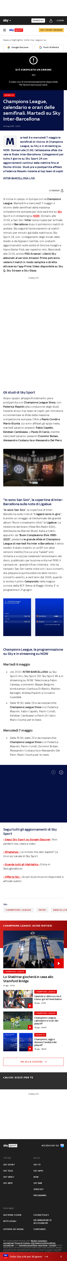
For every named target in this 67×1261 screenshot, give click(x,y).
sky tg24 (8, 1171)
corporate (40, 1229)
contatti (52, 1245)
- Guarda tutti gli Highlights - (21, 864)
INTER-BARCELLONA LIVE (19, 178)
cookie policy (41, 1215)
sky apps (38, 1171)
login (60, 20)
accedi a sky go (50, 1145)
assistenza (42, 1245)
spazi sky (39, 1189)
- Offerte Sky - (12, 876)
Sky (36, 146)
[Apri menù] (4, 30)
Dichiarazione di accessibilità (42, 1221)
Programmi (40, 1195)
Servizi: (37, 1158)
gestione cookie (12, 1215)
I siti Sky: (7, 1158)
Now (36, 1177)
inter (42, 910)
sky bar (38, 1183)
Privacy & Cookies (22, 1243)
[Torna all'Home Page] (16, 30)
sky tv (37, 1164)
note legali (9, 1221)
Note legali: (8, 1208)
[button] (61, 772)
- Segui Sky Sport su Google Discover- (27, 839)
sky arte (8, 1183)
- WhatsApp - (11, 852)
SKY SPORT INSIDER (51, 30)
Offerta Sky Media (13, 1229)
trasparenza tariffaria (28, 1245)
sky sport (9, 1164)
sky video (8, 1177)
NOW (6, 150)
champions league (18, 910)
